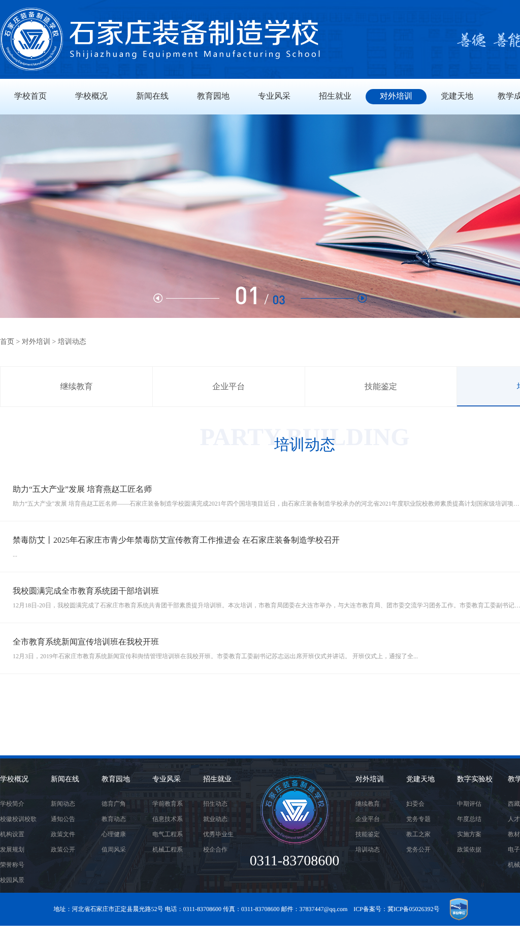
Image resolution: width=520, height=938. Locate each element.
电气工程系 (167, 834)
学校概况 (14, 779)
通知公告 (63, 819)
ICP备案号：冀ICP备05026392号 (396, 909)
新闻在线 (65, 779)
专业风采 (166, 779)
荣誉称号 (12, 864)
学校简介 (12, 803)
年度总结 (469, 819)
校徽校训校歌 (18, 819)
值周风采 (114, 849)
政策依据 (469, 849)
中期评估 (469, 803)
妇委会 (415, 803)
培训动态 (367, 849)
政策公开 (63, 849)
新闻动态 (63, 803)
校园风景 (12, 880)
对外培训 (36, 342)
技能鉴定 (381, 387)
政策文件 (63, 834)
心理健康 (114, 834)
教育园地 (116, 779)
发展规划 (12, 849)
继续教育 (76, 387)
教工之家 (418, 834)
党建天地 (420, 779)
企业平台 (228, 387)
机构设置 (12, 834)
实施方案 (469, 834)
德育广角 (114, 803)
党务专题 (418, 819)
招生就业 (217, 779)
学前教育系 (167, 803)
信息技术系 (167, 819)
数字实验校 (475, 779)
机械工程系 (167, 849)
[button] (334, 298)
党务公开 (418, 849)
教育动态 (114, 819)
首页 (7, 342)
